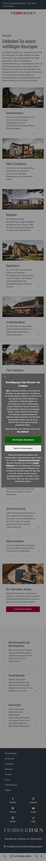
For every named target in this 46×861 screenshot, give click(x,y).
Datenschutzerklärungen (29, 460)
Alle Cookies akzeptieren (23, 440)
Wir (7, 391)
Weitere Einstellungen (23, 448)
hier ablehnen (23, 431)
